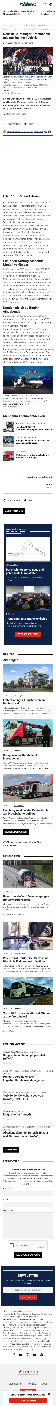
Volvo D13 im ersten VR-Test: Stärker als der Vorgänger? (27, 1015)
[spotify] (41, 1355)
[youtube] (20, 1355)
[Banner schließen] (48, 1394)
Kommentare (14, 124)
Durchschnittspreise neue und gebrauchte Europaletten (25, 571)
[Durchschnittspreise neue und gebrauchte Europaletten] (28, 549)
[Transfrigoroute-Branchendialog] (28, 598)
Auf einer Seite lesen (30, 196)
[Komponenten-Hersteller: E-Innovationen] (28, 733)
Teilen (30, 124)
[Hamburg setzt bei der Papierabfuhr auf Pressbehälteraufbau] (28, 788)
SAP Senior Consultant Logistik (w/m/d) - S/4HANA (23, 1097)
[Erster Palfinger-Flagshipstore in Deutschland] (28, 678)
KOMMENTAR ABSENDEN (28, 1255)
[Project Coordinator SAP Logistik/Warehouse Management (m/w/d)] (28, 1072)
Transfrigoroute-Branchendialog (26, 618)
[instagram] (27, 1355)
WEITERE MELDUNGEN (16, 832)
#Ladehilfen (35, 842)
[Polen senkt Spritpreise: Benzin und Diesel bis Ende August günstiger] (28, 936)
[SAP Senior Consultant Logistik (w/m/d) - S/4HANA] (24, 1092)
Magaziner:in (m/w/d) (17, 1114)
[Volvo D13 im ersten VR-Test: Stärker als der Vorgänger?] (28, 991)
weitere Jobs (11, 1150)
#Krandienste (9, 845)
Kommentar (8, 1210)
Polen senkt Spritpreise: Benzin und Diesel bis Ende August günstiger (25, 959)
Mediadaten (15, 1383)
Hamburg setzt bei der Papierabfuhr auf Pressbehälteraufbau (26, 812)
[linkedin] (34, 1355)
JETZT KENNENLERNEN (28, 634)
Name (5, 1199)
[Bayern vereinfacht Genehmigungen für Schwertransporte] (28, 874)
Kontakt (32, 1383)
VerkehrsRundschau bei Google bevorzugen (27, 131)
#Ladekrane (21, 842)
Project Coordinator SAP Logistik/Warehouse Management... (26, 1078)
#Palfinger (10, 660)
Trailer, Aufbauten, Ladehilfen (35, 25)
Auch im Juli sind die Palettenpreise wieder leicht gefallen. (25, 579)
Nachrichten (16, 25)
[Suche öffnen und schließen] (44, 4)
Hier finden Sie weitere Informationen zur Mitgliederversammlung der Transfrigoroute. (23, 624)
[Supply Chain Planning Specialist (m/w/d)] (21, 1052)
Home (5, 25)
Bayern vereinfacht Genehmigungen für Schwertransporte (26, 898)
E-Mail (5, 1189)
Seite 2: (49, 487)
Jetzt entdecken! (28, 1401)
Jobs (44, 1383)
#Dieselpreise (19, 953)
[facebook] (14, 1355)
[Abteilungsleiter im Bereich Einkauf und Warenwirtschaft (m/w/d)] (28, 1128)
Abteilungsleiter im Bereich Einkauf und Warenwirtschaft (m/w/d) (25, 1134)
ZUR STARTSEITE (14, 510)
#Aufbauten (19, 806)
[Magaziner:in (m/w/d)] (13, 1111)
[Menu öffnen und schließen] (5, 4)
